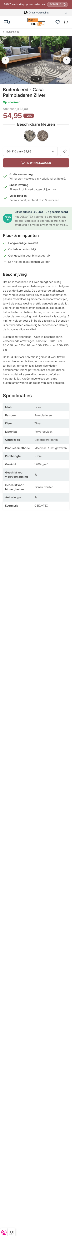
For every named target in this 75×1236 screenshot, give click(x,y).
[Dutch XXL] (36, 22)
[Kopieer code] (64, 4)
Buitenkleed (12, 31)
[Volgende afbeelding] (67, 60)
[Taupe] (42, 135)
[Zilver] (29, 135)
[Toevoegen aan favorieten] (64, 151)
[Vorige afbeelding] (5, 60)
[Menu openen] (7, 22)
